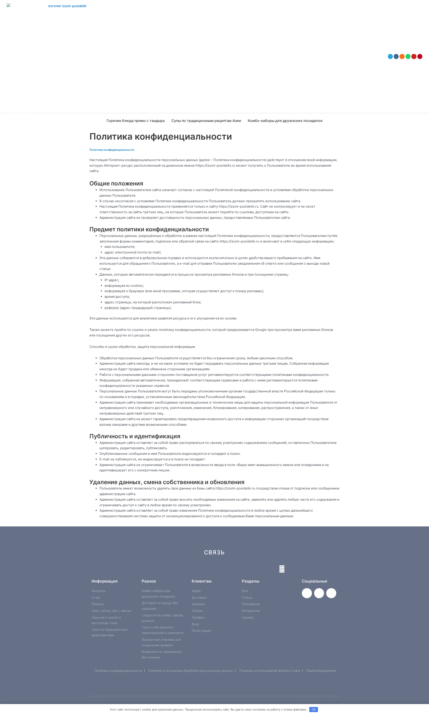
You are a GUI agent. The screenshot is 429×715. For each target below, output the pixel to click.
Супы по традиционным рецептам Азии (206, 120)
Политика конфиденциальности (111, 149)
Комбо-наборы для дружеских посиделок (285, 120)
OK (314, 709)
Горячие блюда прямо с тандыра (136, 120)
